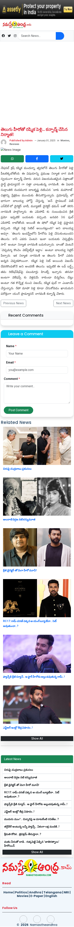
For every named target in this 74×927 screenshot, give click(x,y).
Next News (63, 303)
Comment (12, 379)
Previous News (13, 303)
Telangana (52, 892)
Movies (22, 896)
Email (11, 362)
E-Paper (36, 896)
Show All (37, 738)
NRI (66, 892)
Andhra (35, 892)
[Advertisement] (37, 80)
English (51, 896)
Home (8, 892)
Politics (21, 892)
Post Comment (18, 410)
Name (11, 346)
